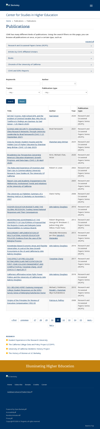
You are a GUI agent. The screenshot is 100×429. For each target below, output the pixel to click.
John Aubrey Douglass (58, 206)
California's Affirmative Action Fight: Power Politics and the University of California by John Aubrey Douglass (26, 277)
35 (82, 320)
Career (44, 384)
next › (90, 320)
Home (8, 21)
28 (41, 320)
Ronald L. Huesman (57, 290)
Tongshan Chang (56, 258)
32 (64, 320)
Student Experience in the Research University (28, 340)
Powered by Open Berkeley (16, 409)
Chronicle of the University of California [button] (24, 64)
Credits (36, 384)
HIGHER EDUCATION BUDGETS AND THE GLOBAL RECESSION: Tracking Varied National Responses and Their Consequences (26, 209)
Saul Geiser (54, 116)
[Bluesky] (27, 380)
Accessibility (11, 412)
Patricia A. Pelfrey (56, 300)
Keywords (10, 79)
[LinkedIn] (13, 380)
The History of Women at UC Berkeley (25, 353)
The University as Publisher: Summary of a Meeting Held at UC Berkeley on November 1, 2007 (26, 196)
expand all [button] (89, 41)
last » (53, 326)
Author (45, 79)
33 (70, 320)
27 (36, 320)
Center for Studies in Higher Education (32, 15)
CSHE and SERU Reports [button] (18, 70)
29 (47, 320)
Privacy (9, 418)
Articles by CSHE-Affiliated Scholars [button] (23, 51)
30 (53, 320)
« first (15, 320)
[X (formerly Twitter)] (8, 380)
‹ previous (25, 320)
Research (10, 336)
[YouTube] (18, 380)
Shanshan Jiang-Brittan (58, 142)
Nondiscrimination (13, 415)
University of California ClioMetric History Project (29, 349)
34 (76, 320)
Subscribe (18, 384)
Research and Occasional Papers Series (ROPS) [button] (28, 45)
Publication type (49, 88)
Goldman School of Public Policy (19, 392)
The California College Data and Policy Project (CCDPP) (31, 344)
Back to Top (89, 426)
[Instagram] (23, 380)
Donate (28, 384)
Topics (9, 88)
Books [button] (10, 58)
